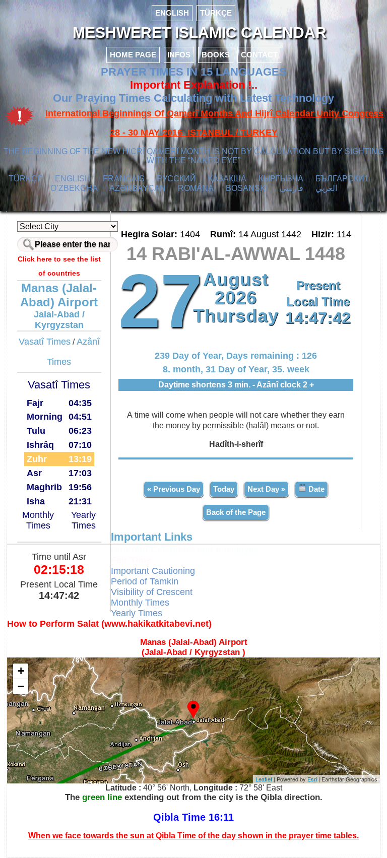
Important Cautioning (153, 571)
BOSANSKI (247, 188)
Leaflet (263, 779)
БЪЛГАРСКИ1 (342, 178)
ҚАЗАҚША (227, 178)
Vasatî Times (45, 342)
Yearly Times (83, 520)
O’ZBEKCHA (74, 188)
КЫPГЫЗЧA (281, 178)
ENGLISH (172, 13)
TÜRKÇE (216, 13)
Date (315, 489)
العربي (326, 188)
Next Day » (266, 489)
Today (223, 489)
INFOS (178, 54)
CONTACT (259, 54)
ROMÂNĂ (196, 188)
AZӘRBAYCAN (137, 188)
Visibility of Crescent (151, 592)
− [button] (21, 686)
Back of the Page (236, 512)
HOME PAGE (133, 54)
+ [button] (21, 671)
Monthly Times (38, 520)
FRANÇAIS (124, 178)
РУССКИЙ (176, 178)
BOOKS (216, 54)
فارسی (291, 188)
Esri (312, 779)
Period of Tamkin (144, 581)
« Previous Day (173, 489)
